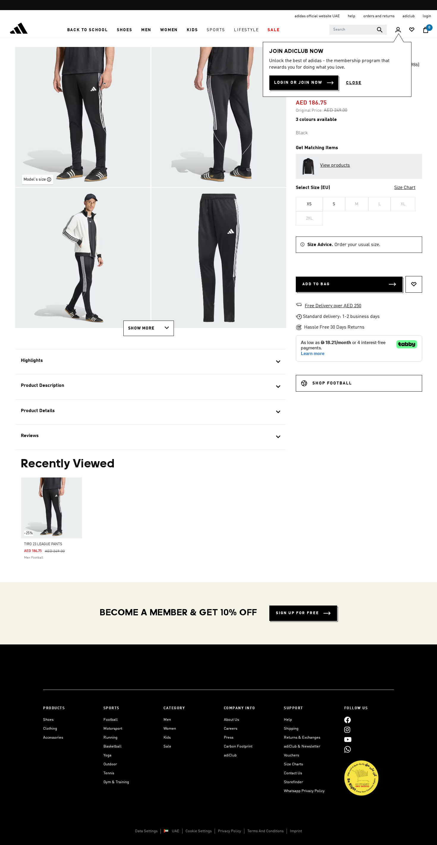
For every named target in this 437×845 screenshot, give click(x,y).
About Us (231, 720)
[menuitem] (87, 30)
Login (427, 16)
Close (353, 83)
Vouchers (291, 755)
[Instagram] (347, 730)
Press (228, 738)
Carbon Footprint (238, 746)
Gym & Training (116, 782)
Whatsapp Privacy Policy (304, 791)
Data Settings (146, 831)
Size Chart (404, 187)
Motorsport (112, 729)
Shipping (291, 729)
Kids (167, 738)
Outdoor (110, 764)
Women (170, 729)
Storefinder (293, 782)
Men (167, 720)
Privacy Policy (229, 831)
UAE (175, 831)
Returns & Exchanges (302, 738)
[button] (87, 30)
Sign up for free (297, 613)
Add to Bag (316, 284)
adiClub (230, 755)
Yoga (107, 755)
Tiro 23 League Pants (43, 544)
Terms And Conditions (265, 831)
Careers (230, 729)
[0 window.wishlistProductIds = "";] (412, 30)
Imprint (296, 831)
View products (335, 165)
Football (110, 720)
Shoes (48, 720)
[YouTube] (347, 739)
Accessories (53, 738)
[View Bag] (425, 30)
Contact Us (293, 773)
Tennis (108, 773)
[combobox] (358, 30)
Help (288, 720)
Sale (167, 746)
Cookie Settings (199, 831)
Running (110, 738)
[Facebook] (347, 720)
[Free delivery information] (299, 305)
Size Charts (293, 764)
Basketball (112, 746)
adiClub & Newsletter (302, 746)
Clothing (50, 729)
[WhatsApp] (347, 749)
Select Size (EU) (313, 187)
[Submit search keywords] (379, 29)
